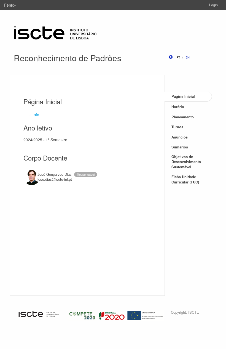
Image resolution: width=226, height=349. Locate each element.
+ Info (34, 114)
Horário (177, 106)
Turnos (177, 126)
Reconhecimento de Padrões (67, 58)
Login (213, 4)
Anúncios (179, 137)
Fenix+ (10, 5)
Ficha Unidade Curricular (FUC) (185, 179)
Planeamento (182, 116)
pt (178, 57)
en (187, 57)
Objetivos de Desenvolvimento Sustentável (186, 161)
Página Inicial (183, 96)
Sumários (179, 147)
